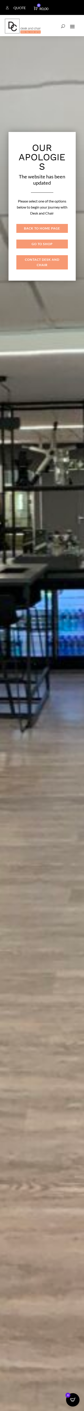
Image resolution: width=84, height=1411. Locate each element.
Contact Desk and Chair (42, 262)
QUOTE (19, 8)
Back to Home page (42, 228)
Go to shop (42, 244)
